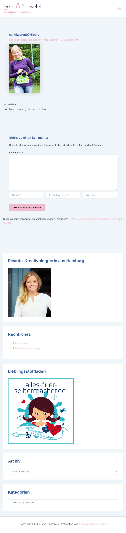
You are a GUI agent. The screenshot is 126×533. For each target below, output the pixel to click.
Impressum (21, 343)
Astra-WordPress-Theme (93, 524)
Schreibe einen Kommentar (25, 39)
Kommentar (16, 152)
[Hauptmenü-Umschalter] (119, 8)
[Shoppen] (41, 411)
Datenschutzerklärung (27, 348)
